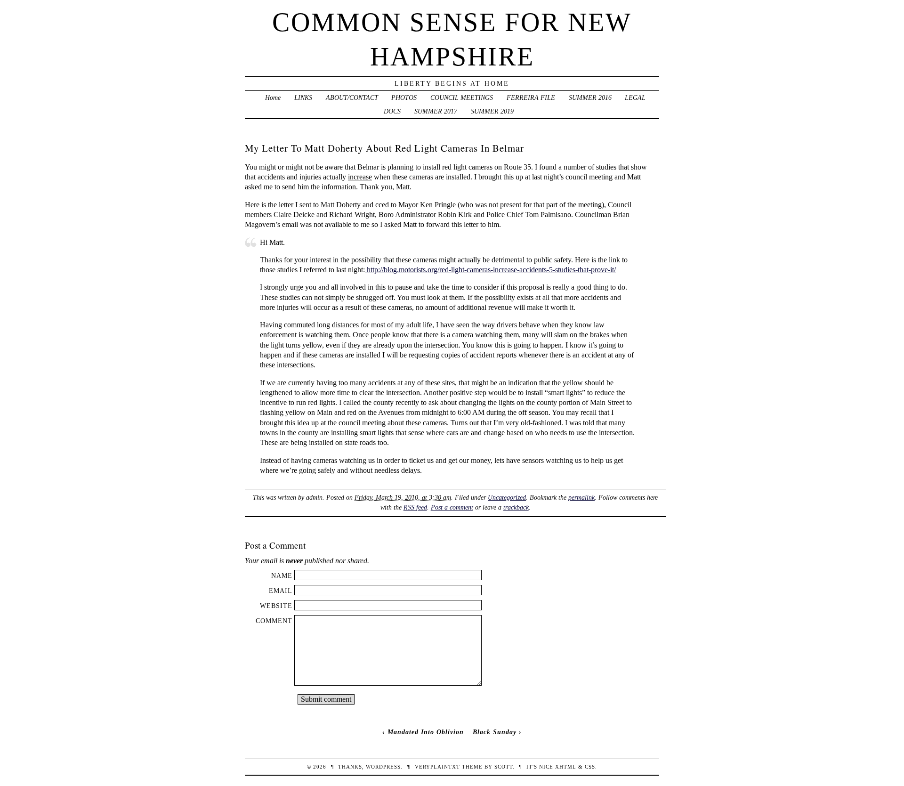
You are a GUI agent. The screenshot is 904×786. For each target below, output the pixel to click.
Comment (274, 620)
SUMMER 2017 (435, 111)
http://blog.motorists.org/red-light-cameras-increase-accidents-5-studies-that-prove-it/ (490, 270)
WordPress (383, 767)
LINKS (303, 97)
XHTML (565, 767)
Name (281, 575)
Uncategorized (507, 497)
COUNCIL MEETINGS (461, 97)
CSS (590, 767)
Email (280, 590)
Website (276, 605)
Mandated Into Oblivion (425, 732)
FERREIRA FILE (531, 97)
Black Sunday (495, 732)
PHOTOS (404, 97)
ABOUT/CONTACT (352, 97)
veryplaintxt (437, 767)
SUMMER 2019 (492, 111)
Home (273, 97)
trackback (516, 507)
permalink (581, 497)
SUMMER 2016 (590, 97)
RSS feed (415, 507)
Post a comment (452, 507)
